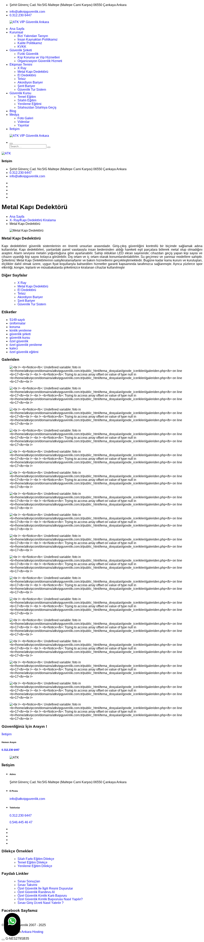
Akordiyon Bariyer (30, 82)
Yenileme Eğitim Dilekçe (35, 866)
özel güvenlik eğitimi (24, 352)
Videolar (23, 121)
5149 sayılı (17, 319)
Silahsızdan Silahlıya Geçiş (37, 107)
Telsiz (22, 79)
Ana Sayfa (17, 28)
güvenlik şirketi (20, 334)
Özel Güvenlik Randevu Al (36, 892)
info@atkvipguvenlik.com (27, 11)
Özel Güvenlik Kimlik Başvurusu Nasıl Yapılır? (50, 899)
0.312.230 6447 (21, 15)
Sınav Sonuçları (29, 881)
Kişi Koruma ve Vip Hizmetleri (39, 57)
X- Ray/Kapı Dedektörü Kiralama (33, 220)
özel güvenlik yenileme (26, 344)
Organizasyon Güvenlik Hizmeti (40, 61)
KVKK (22, 46)
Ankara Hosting (32, 931)
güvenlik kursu (20, 337)
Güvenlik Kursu (20, 93)
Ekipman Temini (21, 64)
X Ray (22, 68)
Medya (14, 114)
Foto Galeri (25, 118)
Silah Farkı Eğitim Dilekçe (36, 859)
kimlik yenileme (20, 330)
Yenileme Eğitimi (29, 104)
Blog (13, 111)
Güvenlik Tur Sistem (32, 89)
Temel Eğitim (27, 96)
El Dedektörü (27, 75)
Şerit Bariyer (26, 86)
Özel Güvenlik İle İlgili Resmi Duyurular (45, 888)
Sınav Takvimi (27, 885)
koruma (15, 327)
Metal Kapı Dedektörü (33, 71)
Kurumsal (16, 32)
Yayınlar (23, 125)
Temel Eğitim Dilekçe (32, 862)
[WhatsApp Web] (12, 924)
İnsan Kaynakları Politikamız (38, 39)
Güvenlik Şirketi (21, 50)
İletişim (15, 129)
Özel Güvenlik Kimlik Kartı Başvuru (42, 895)
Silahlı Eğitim (27, 100)
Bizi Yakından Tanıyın (33, 36)
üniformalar (18, 323)
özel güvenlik (19, 341)
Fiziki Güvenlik (28, 53)
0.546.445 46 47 (21, 822)
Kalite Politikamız (30, 43)
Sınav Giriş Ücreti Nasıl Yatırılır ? (41, 902)
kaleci (14, 348)
